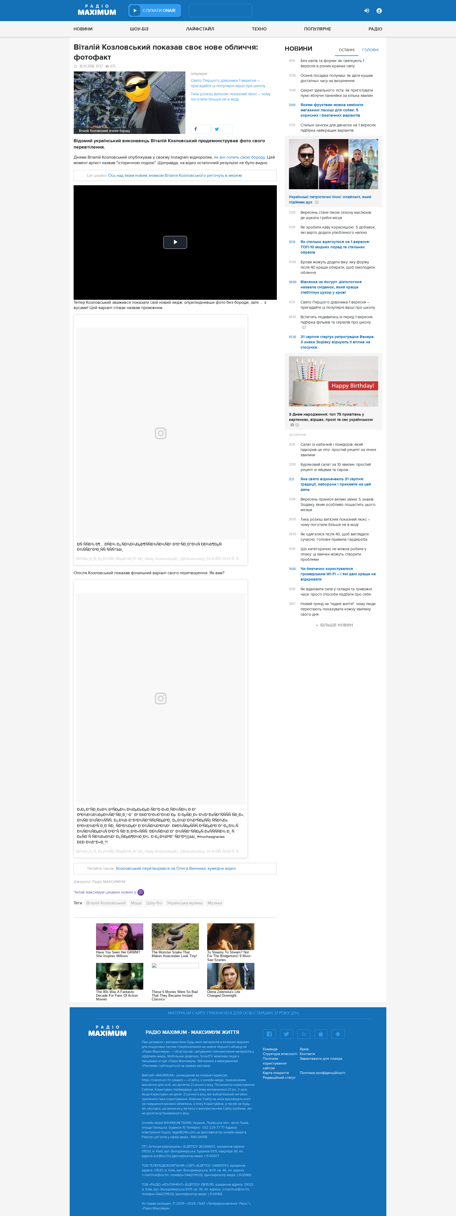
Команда (270, 1049)
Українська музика (184, 903)
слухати (159, 10)
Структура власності (280, 1054)
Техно (259, 29)
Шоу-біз (139, 29)
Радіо (375, 29)
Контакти (307, 1054)
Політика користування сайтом (275, 1063)
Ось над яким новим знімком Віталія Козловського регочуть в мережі (175, 175)
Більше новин (336, 625)
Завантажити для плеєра (321, 1058)
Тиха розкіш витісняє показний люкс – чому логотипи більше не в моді (230, 97)
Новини (83, 29)
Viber (140, 892)
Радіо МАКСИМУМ (108, 881)
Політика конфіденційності (322, 1073)
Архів (304, 1049)
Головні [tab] (370, 50)
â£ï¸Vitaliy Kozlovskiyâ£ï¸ (158, 559)
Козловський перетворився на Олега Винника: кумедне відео (176, 868)
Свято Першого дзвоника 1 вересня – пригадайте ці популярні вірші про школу (228, 83)
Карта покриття (276, 1073)
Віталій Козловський (106, 903)
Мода (136, 903)
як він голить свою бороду (239, 157)
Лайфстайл (200, 29)
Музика (215, 903)
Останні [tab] (346, 50)
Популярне (317, 29)
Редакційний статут (279, 1077)
